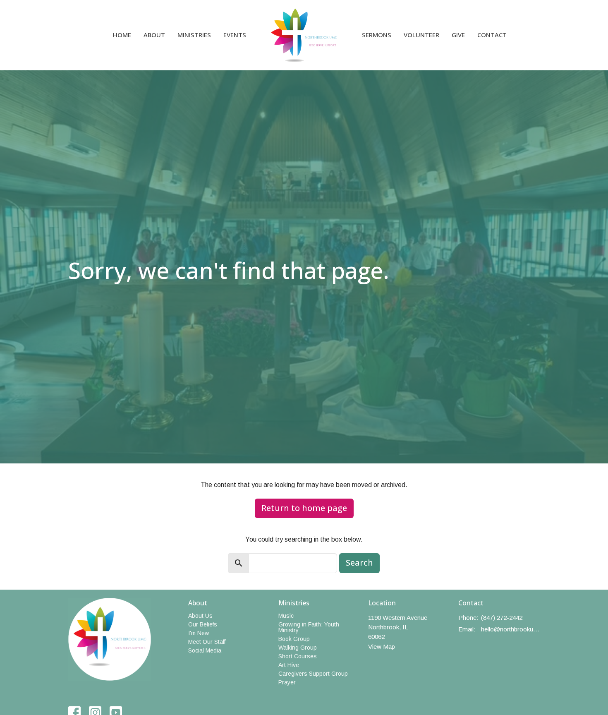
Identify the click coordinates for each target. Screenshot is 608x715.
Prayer (287, 682)
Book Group (294, 639)
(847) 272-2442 (501, 617)
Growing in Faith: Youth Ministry (308, 627)
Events (234, 35)
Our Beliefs (202, 624)
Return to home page (304, 507)
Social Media (204, 650)
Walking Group (297, 647)
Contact (492, 35)
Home (122, 35)
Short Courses (297, 656)
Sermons (376, 35)
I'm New (198, 633)
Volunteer (421, 35)
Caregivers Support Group (313, 673)
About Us (200, 615)
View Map (381, 646)
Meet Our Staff (206, 641)
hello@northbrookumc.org (510, 629)
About (154, 35)
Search (359, 562)
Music (286, 615)
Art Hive (288, 665)
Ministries (194, 35)
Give (458, 35)
